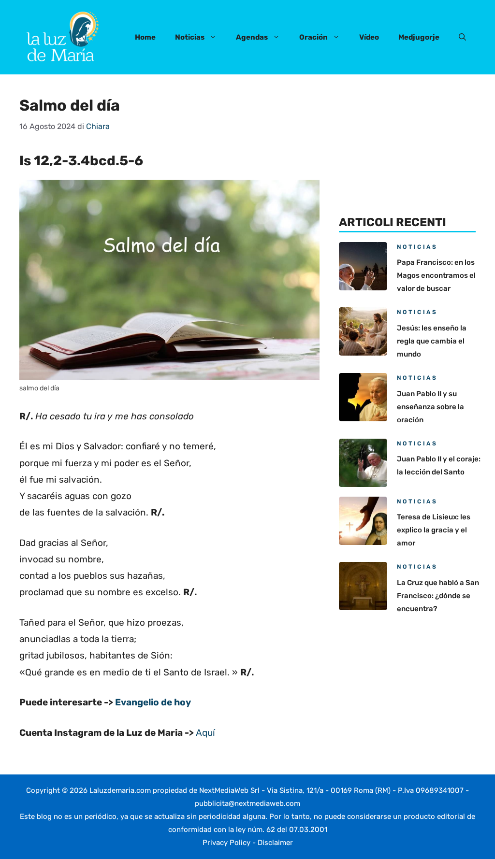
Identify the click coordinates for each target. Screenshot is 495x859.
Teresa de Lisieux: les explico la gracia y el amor (433, 530)
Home (145, 37)
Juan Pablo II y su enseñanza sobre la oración (430, 406)
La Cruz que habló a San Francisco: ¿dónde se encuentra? (438, 595)
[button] (462, 37)
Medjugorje (418, 37)
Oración (313, 37)
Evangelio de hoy (153, 702)
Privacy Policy (226, 842)
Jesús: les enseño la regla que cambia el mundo (431, 341)
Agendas (252, 37)
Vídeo (369, 37)
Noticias (189, 37)
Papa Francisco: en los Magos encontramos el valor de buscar (436, 275)
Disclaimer (275, 842)
